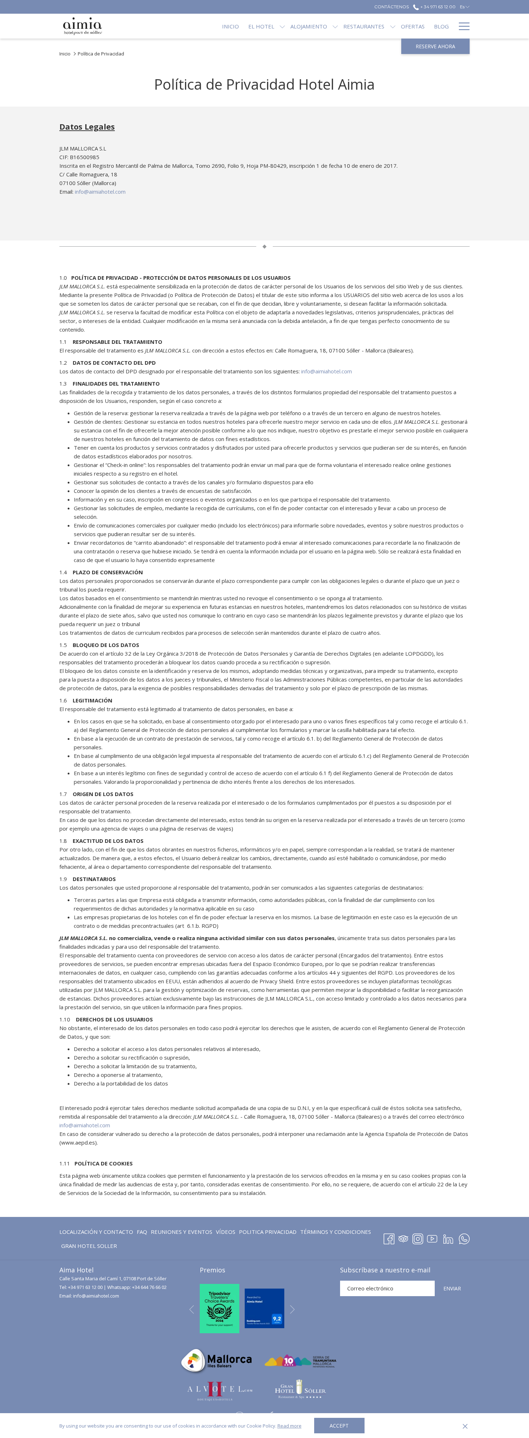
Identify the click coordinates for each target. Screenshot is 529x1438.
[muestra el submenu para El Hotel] (282, 26)
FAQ (142, 1233)
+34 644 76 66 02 (149, 1287)
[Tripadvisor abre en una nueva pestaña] (403, 1237)
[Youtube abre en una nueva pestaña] (432, 1237)
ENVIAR (452, 1288)
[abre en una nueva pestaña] (219, 1307)
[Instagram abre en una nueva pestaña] (417, 1237)
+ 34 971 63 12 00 (437, 6)
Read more (289, 1426)
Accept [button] (339, 1425)
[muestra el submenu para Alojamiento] (335, 26)
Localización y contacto (96, 1231)
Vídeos (225, 1233)
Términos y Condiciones (335, 1231)
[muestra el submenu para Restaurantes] (392, 26)
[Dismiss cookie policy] (465, 1425)
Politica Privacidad (268, 1231)
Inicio (65, 53)
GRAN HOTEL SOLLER (89, 1247)
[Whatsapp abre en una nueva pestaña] (464, 1237)
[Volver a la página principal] (82, 26)
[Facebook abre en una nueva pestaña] (389, 1237)
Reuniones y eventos (181, 1231)
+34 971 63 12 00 (85, 1287)
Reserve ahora (435, 46)
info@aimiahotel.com (100, 191)
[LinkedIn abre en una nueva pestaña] (448, 1237)
